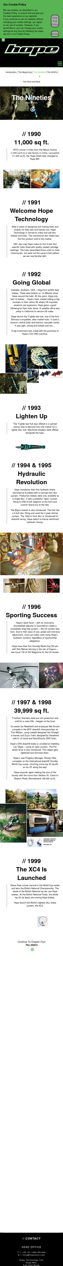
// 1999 (31, 860)
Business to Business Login (58, 40)
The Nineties (39, 72)
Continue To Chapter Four (32, 943)
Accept (55, 33)
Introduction (11, 72)
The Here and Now (31, 81)
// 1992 (31, 274)
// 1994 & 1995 (31, 465)
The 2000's (52, 72)
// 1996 (31, 606)
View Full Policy (54, 21)
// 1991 (31, 202)
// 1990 (31, 133)
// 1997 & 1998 (31, 702)
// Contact (31, 1238)
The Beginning (25, 72)
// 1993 (31, 407)
